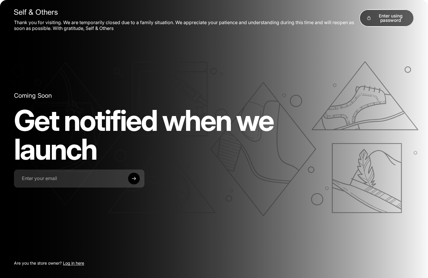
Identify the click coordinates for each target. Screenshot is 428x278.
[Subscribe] (134, 178)
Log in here (73, 263)
